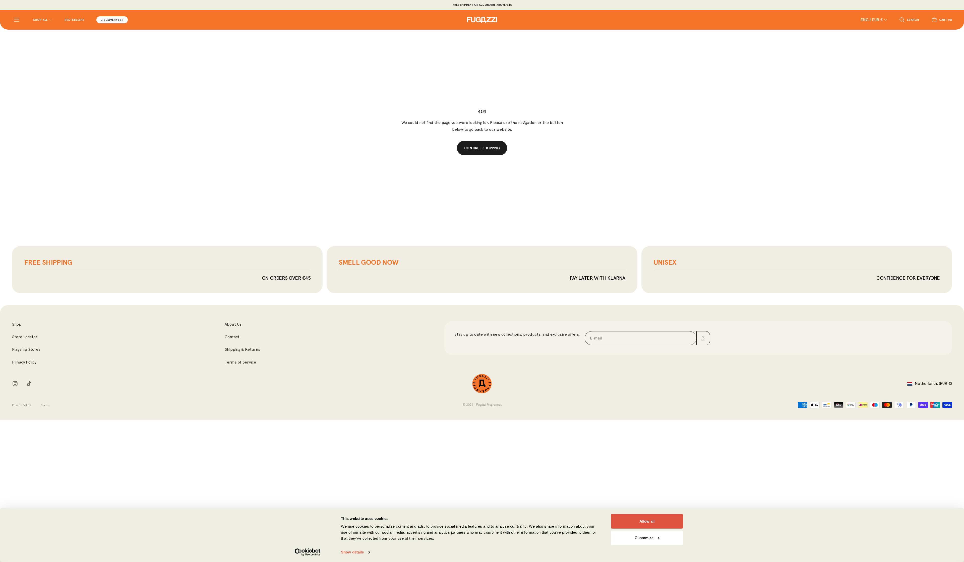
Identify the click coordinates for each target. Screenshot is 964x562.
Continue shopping (482, 148)
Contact (232, 336)
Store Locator (24, 336)
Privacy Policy (24, 362)
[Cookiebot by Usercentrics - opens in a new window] (308, 552)
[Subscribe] (703, 338)
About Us (233, 324)
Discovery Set (112, 20)
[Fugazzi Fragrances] (482, 384)
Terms (45, 405)
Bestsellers (74, 20)
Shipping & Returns (242, 349)
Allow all (646, 521)
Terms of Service (240, 362)
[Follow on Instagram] (15, 384)
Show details (352, 552)
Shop (16, 324)
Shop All (40, 20)
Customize (644, 537)
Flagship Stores (26, 349)
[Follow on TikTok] (29, 384)
